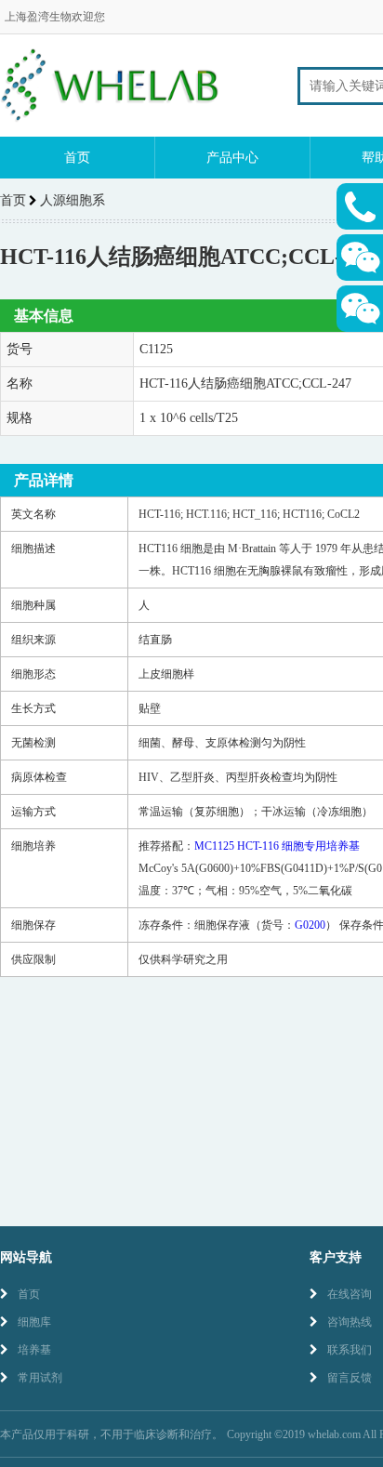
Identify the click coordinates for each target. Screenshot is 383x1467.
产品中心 (232, 158)
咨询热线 (349, 1321)
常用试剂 (40, 1377)
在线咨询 (349, 1294)
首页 (77, 158)
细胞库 (34, 1321)
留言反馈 (349, 1377)
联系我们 (349, 1349)
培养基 (34, 1349)
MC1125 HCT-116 (277, 845)
